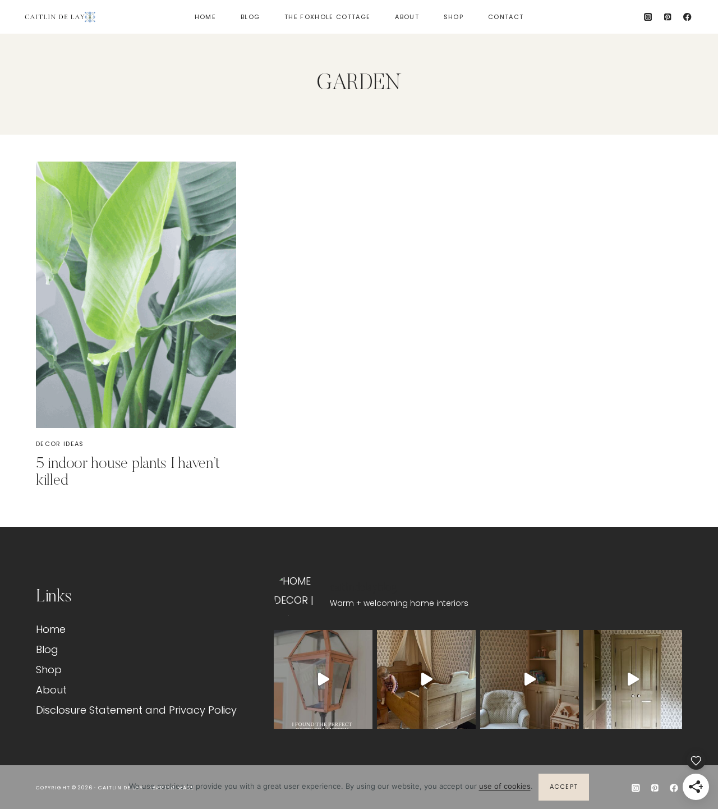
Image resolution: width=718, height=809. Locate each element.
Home (205, 16)
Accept (564, 786)
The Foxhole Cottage (327, 16)
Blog (250, 16)
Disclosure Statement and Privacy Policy (136, 710)
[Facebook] (687, 17)
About (407, 16)
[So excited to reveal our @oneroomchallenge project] (529, 679)
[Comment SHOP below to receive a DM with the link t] (323, 679)
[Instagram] (648, 17)
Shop (453, 16)
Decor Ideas (60, 443)
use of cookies (505, 786)
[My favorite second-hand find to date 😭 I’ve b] (426, 679)
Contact (505, 16)
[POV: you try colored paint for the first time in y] (632, 679)
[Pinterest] (668, 17)
